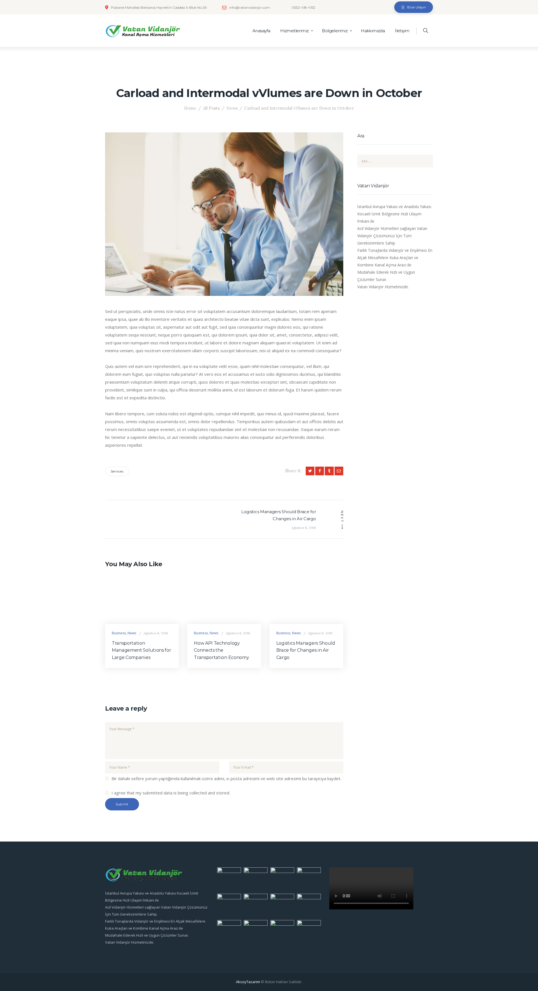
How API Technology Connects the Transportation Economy (221, 650)
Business (119, 633)
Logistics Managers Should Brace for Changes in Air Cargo (305, 650)
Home (190, 108)
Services (117, 471)
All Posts (211, 108)
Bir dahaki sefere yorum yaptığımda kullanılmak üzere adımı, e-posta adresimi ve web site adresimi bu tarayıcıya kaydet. (226, 778)
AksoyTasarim (248, 981)
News (232, 108)
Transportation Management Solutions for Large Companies (141, 650)
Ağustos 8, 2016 (155, 633)
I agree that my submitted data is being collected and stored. (171, 793)
